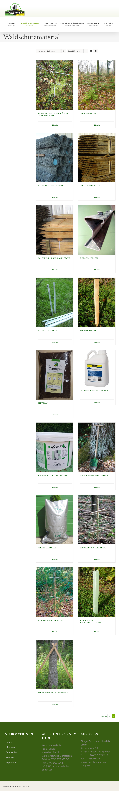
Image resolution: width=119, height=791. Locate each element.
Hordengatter (88, 113)
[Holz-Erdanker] (96, 302)
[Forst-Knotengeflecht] (54, 157)
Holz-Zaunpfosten (90, 186)
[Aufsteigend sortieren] (63, 51)
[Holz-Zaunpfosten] (96, 157)
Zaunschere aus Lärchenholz (54, 693)
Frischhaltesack (47, 548)
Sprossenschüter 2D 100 (50, 620)
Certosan (43, 403)
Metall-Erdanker (47, 331)
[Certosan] (54, 374)
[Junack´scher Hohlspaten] (96, 447)
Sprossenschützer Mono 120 (94, 548)
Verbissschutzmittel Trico (95, 391)
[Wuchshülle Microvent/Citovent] (96, 592)
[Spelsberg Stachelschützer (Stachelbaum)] (54, 85)
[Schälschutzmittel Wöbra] (54, 447)
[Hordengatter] (96, 85)
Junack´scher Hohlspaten (94, 475)
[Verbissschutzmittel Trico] (96, 368)
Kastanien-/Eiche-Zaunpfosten (54, 258)
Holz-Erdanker (88, 331)
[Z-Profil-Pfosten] (96, 230)
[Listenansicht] (95, 51)
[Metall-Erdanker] (54, 302)
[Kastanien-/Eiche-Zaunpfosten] (54, 230)
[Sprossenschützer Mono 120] (96, 519)
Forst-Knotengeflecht (50, 186)
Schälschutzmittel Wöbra (52, 475)
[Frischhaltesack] (54, 519)
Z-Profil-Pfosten (89, 258)
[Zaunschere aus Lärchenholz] (54, 664)
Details (55, 125)
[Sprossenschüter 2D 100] (54, 592)
